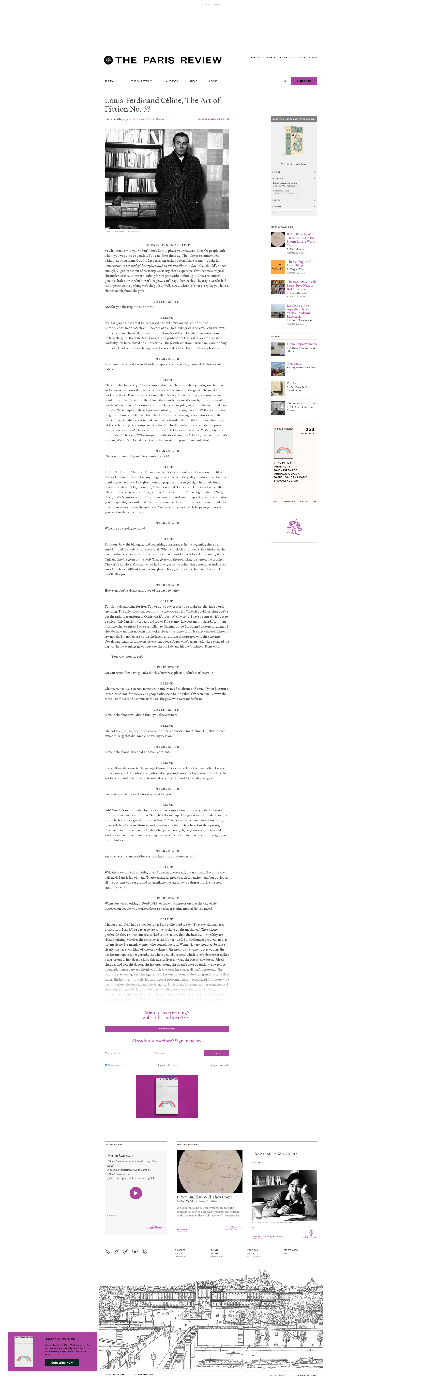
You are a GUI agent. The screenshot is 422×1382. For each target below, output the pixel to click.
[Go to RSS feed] (144, 1251)
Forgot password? (219, 1065)
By (253, 1158)
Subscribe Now (62, 1362)
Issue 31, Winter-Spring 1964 (213, 119)
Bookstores (253, 1256)
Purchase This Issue (294, 164)
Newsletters (287, 57)
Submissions (217, 1256)
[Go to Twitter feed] (125, 1251)
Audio (193, 81)
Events (255, 57)
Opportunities (291, 1249)
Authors (172, 81)
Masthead (252, 1249)
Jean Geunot (158, 119)
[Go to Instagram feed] (107, 1251)
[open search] (285, 81)
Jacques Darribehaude (134, 119)
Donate (268, 57)
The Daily (111, 81)
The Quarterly (141, 81)
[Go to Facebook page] (116, 1251)
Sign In (313, 57)
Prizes (250, 1253)
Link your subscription (166, 1065)
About (213, 81)
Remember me (116, 1065)
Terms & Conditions (306, 1375)
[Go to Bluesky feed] (135, 1251)
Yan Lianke (258, 1162)
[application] (136, 1209)
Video (286, 1253)
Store (302, 57)
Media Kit (215, 1253)
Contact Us (181, 1256)
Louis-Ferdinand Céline (143, 100)
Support (179, 1253)
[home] (163, 61)
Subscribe (304, 81)
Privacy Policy (278, 1375)
